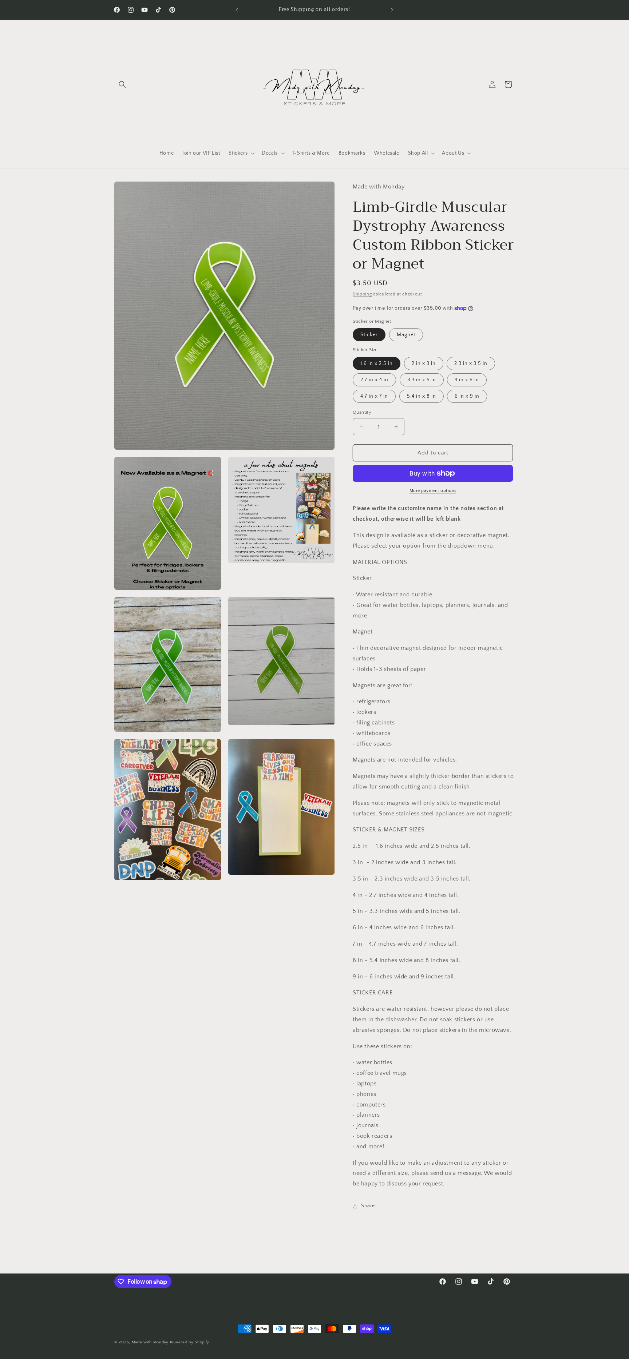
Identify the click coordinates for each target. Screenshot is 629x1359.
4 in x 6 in (467, 380)
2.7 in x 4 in (374, 380)
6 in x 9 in (467, 396)
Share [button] (368, 1206)
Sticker (369, 335)
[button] (122, 84)
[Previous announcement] (237, 10)
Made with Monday (150, 1342)
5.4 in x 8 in (421, 396)
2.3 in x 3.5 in (470, 363)
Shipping (362, 294)
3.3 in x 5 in (421, 380)
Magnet (406, 335)
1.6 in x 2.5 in (376, 363)
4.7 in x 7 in (374, 396)
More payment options (433, 490)
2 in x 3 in (424, 363)
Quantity (362, 412)
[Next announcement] (392, 10)
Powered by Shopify (190, 1342)
